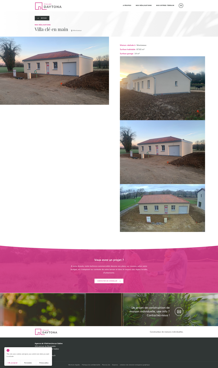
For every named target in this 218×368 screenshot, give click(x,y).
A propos (127, 5)
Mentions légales (74, 365)
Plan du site (106, 365)
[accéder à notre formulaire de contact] (181, 347)
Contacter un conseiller (107, 281)
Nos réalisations (144, 5)
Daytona (115, 365)
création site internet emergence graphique (135, 365)
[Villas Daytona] (48, 6)
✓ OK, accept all (12, 363)
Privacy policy (43, 363)
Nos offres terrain (165, 5)
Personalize (28, 363)
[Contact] (179, 311)
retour (44, 18)
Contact (181, 5)
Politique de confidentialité (91, 365)
